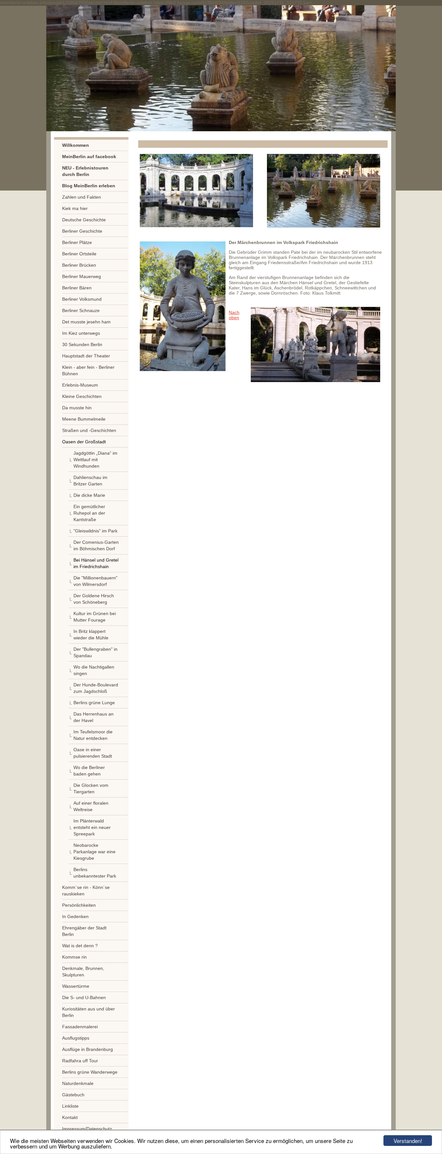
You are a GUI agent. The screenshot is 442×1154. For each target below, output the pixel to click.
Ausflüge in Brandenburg (87, 1049)
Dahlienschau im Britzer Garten (90, 480)
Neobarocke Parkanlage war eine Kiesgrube (94, 852)
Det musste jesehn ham (86, 321)
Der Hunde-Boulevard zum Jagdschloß (95, 688)
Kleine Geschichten (82, 396)
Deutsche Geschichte (84, 219)
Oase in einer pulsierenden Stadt (92, 753)
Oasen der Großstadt (84, 441)
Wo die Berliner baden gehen (89, 770)
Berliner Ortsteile (79, 253)
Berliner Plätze (77, 242)
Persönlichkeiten (79, 905)
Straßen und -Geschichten (89, 430)
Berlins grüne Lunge (94, 702)
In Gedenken (75, 916)
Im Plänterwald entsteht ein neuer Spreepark (92, 827)
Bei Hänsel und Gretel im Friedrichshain (95, 563)
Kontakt (70, 1117)
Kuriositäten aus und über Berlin (88, 1012)
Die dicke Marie (89, 495)
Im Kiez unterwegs (81, 333)
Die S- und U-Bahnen (84, 997)
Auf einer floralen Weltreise (90, 806)
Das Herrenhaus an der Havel (93, 717)
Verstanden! (407, 1141)
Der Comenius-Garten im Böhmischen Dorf (96, 545)
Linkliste (70, 1106)
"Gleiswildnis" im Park (95, 530)
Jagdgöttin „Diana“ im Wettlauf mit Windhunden (95, 459)
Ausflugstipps (75, 1038)
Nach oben (234, 315)
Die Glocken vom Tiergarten (90, 788)
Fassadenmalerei (80, 1026)
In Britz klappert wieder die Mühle (90, 634)
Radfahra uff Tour (80, 1060)
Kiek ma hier (75, 208)
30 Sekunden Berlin (82, 344)
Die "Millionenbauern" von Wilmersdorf (95, 581)
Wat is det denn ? (80, 945)
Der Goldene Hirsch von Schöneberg (93, 599)
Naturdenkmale (78, 1083)
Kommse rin (74, 957)
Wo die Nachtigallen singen (93, 670)
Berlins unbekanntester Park (94, 873)
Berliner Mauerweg (81, 276)
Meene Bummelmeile (83, 419)
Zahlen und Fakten (81, 197)
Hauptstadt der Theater (86, 355)
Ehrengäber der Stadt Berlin (84, 931)
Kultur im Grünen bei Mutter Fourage (94, 617)
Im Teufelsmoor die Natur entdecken (93, 735)
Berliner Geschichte (82, 231)
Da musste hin (77, 407)
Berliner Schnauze (81, 310)
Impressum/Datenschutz (87, 1128)
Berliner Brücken (79, 265)
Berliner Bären (77, 287)
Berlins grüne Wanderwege (89, 1072)
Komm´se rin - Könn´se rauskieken (86, 890)
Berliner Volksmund (82, 299)
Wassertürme (75, 986)
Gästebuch (73, 1094)
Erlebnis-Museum (80, 385)
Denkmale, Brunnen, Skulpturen (83, 971)
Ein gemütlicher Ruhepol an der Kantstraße (89, 513)
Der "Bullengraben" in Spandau (95, 652)
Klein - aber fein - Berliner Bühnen (88, 370)
